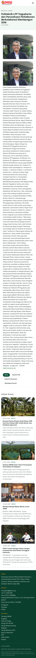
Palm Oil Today (6, 621)
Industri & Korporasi (11, 379)
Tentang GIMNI (6, 616)
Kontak (3, 639)
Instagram (4, 605)
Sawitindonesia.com (9, 368)
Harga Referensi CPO (8, 630)
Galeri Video (5, 637)
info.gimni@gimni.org (8, 591)
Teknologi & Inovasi (11, 383)
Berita (6, 375)
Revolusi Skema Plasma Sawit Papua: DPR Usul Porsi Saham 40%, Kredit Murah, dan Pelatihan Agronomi (17, 423)
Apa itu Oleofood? (7, 633)
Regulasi (4, 628)
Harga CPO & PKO (7, 623)
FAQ (2, 635)
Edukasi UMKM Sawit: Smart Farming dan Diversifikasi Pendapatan (17, 466)
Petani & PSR (16, 375)
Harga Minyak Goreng (8, 626)
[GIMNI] (6, 3)
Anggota (4, 619)
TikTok (3, 609)
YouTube (4, 607)
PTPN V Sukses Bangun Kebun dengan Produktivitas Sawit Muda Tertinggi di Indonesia (16, 550)
